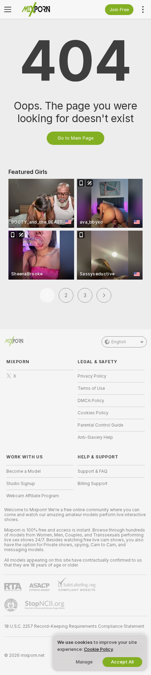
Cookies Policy (93, 412)
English (118, 341)
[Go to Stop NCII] (45, 605)
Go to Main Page (75, 138)
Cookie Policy (98, 649)
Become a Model (23, 471)
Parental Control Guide (100, 425)
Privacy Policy (92, 376)
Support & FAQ (92, 471)
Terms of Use (91, 388)
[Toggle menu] (7, 9)
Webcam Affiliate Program (32, 495)
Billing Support (92, 483)
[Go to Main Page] (45, 9)
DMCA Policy (91, 400)
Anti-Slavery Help (95, 437)
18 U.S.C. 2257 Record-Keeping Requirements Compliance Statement (74, 626)
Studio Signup (20, 483)
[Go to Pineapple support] (11, 605)
